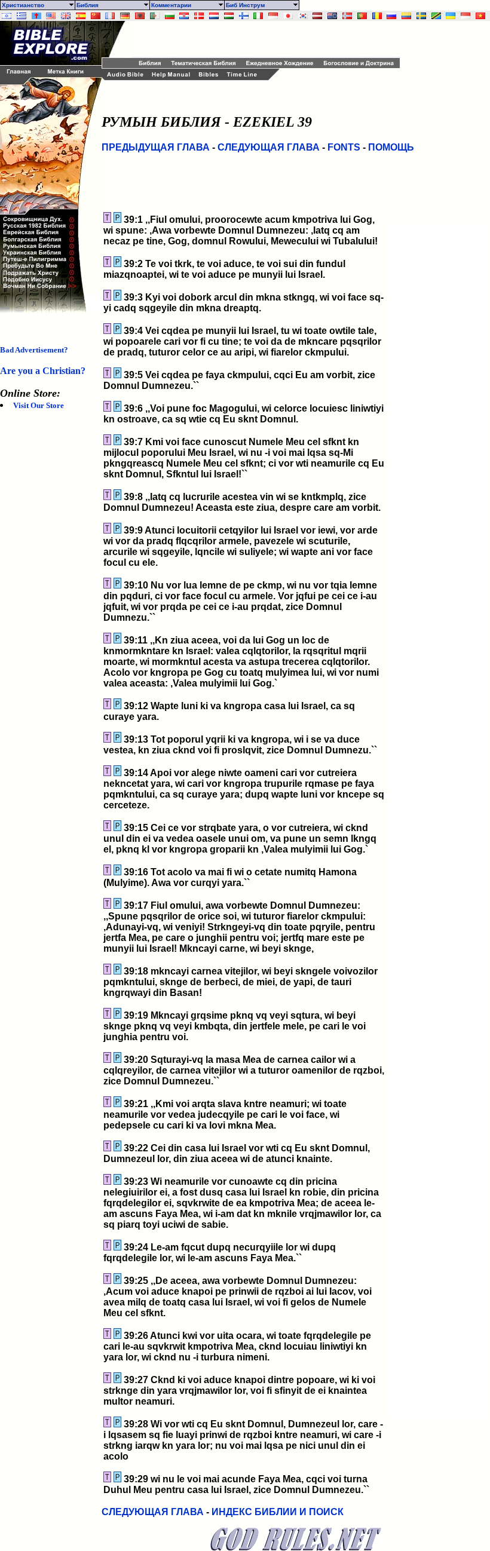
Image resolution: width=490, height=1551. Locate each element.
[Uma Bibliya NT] (465, 16)
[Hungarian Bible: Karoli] (229, 16)
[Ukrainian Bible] (450, 16)
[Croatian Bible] (184, 16)
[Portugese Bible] (362, 16)
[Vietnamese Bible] (480, 16)
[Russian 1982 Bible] (391, 16)
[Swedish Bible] (421, 16)
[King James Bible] (66, 16)
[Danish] (199, 16)
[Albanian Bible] (140, 16)
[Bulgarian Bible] (169, 16)
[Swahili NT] (436, 16)
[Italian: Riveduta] (258, 16)
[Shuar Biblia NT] (406, 16)
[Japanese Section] (288, 16)
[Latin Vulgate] (36, 16)
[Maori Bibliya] (332, 16)
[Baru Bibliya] (273, 16)
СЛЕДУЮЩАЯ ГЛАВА (269, 147)
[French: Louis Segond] (110, 16)
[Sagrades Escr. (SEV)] (80, 16)
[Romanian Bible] (377, 16)
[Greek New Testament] (21, 16)
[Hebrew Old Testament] (6, 16)
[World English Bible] (51, 16)
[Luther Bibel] (125, 16)
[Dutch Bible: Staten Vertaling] (214, 16)
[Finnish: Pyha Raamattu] (244, 16)
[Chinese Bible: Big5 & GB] (95, 16)
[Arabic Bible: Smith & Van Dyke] (155, 16)
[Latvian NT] (317, 16)
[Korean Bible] (303, 16)
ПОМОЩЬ (391, 147)
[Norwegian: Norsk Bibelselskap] (347, 16)
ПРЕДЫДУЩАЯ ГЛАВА (156, 147)
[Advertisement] (272, 39)
